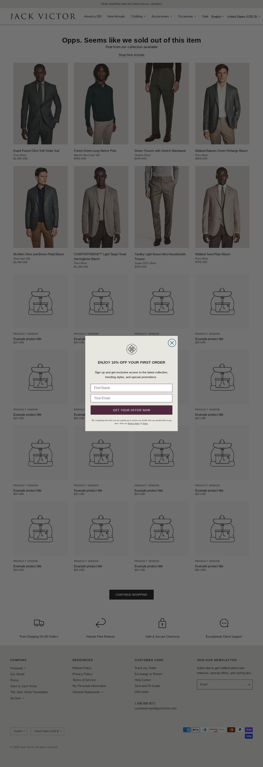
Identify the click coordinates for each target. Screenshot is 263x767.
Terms (145, 423)
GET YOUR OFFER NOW (131, 410)
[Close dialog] (172, 343)
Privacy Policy (134, 423)
